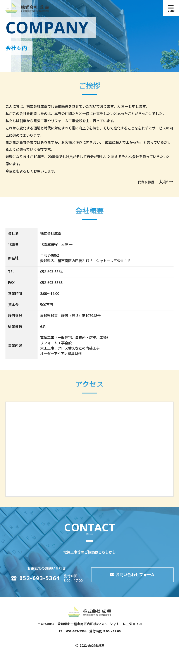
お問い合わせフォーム (135, 574)
